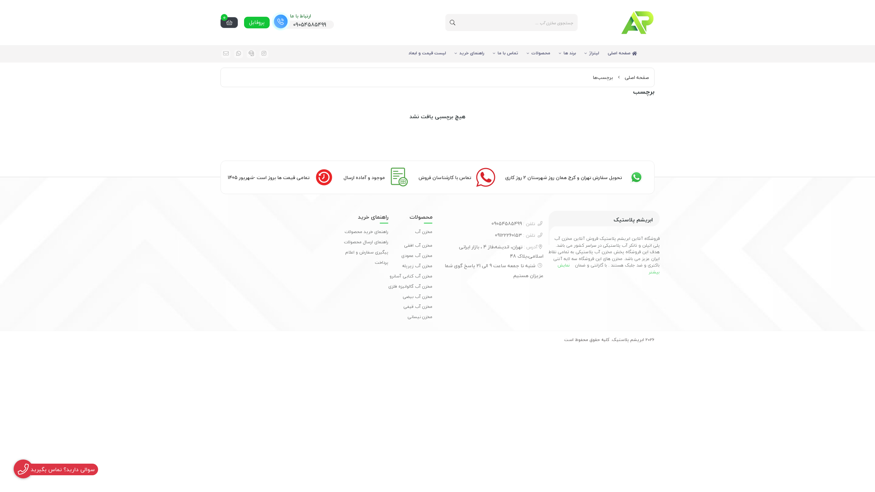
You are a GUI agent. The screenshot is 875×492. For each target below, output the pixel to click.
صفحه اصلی (620, 53)
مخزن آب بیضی (417, 296)
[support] (251, 54)
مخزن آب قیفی (417, 306)
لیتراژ (594, 53)
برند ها (570, 53)
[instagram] (263, 54)
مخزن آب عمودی (416, 255)
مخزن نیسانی (419, 316)
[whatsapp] (238, 54)
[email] (226, 54)
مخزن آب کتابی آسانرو (411, 276)
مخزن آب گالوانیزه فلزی (410, 286)
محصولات (540, 53)
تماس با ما (508, 53)
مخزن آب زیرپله (417, 266)
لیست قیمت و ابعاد (427, 53)
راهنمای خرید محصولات (366, 231)
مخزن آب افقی (418, 245)
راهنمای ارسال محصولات (366, 242)
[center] (452, 22)
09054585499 (513, 223)
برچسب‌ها (603, 77)
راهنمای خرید (471, 53)
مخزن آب (423, 231)
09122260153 (515, 235)
